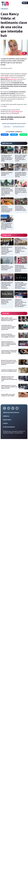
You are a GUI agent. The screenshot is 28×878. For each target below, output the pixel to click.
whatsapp (23, 134)
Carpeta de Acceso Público (11, 412)
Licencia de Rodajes (9, 427)
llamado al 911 (12, 79)
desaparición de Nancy (18, 126)
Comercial (6, 416)
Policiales (4, 8)
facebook (4, 134)
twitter (14, 134)
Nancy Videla (7, 126)
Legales (5, 423)
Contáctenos (7, 419)
